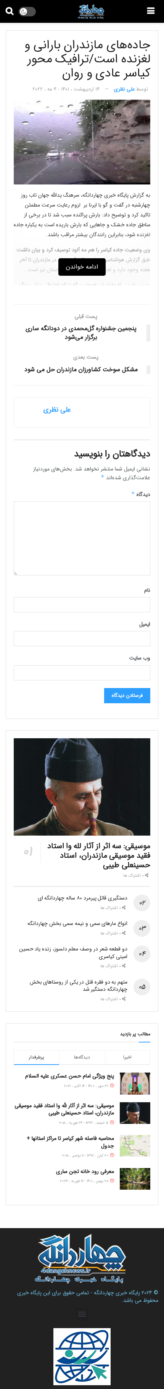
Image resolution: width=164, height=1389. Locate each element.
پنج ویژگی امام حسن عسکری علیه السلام (69, 1076)
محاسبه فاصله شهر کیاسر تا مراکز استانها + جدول (70, 1142)
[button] (82, 1314)
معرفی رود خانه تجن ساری (85, 1171)
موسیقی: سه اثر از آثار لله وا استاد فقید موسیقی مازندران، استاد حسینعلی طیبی (98, 855)
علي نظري (124, 89)
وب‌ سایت (139, 658)
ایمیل (144, 624)
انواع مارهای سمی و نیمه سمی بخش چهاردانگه (77, 923)
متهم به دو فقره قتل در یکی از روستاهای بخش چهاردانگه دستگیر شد (78, 986)
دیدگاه (140, 494)
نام (147, 590)
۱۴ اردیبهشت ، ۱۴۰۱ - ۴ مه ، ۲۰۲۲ (66, 89)
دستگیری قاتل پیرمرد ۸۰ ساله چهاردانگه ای (82, 898)
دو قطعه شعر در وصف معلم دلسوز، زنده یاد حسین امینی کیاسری (73, 953)
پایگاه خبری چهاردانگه (117, 1293)
